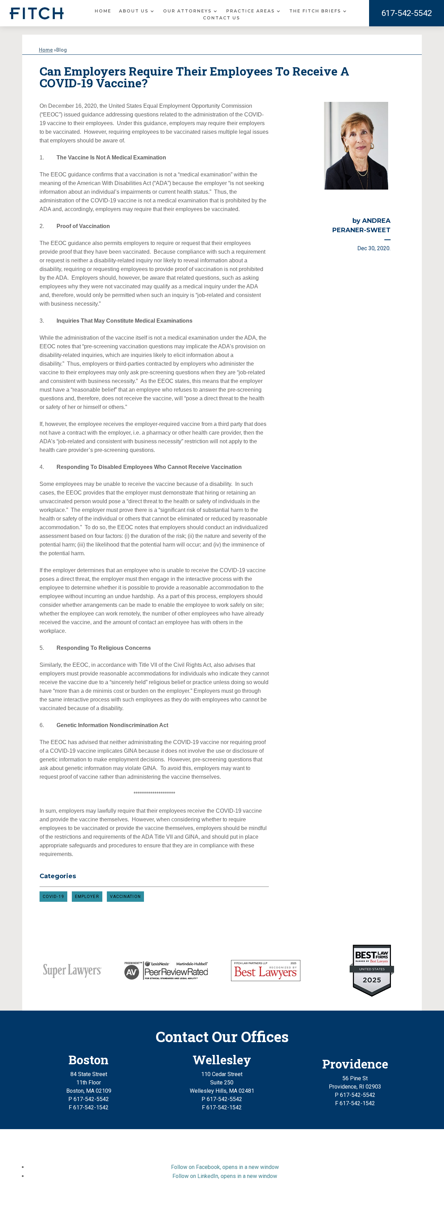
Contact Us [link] (221, 18)
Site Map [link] (160, 1209)
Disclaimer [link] (132, 1209)
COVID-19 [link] (53, 896)
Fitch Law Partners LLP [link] (205, 1201)
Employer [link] (87, 896)
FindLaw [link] (315, 1209)
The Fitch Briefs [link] (315, 11)
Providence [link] (355, 1064)
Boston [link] (89, 1059)
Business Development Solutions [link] (255, 1209)
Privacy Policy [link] (193, 1209)
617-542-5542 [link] (406, 13)
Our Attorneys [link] (187, 11)
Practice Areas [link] (250, 11)
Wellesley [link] (222, 1059)
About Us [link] (133, 11)
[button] (225, 1167)
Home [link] (103, 11)
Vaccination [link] (125, 896)
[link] (37, 13)
